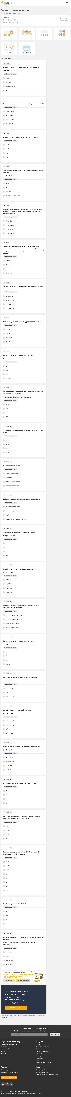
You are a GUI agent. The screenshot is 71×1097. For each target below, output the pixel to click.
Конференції (5, 1049)
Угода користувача (6, 1093)
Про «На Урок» (5, 1070)
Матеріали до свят (42, 1072)
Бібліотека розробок (43, 1047)
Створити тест (15, 1008)
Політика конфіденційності (33, 1093)
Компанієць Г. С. (7, 17)
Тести (38, 1049)
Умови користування (19, 1093)
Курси (3, 1051)
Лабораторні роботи (43, 1051)
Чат (37, 1060)
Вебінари (4, 1047)
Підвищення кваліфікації (9, 1044)
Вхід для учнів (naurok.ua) (44, 1070)
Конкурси (39, 1056)
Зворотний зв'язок (9, 1077)
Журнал (38, 1044)
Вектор (3, 1053)
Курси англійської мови (43, 1062)
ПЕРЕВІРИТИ (55, 1034)
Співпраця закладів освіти (9, 1072)
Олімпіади (39, 1058)
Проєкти (39, 1053)
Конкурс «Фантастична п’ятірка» (47, 1074)
